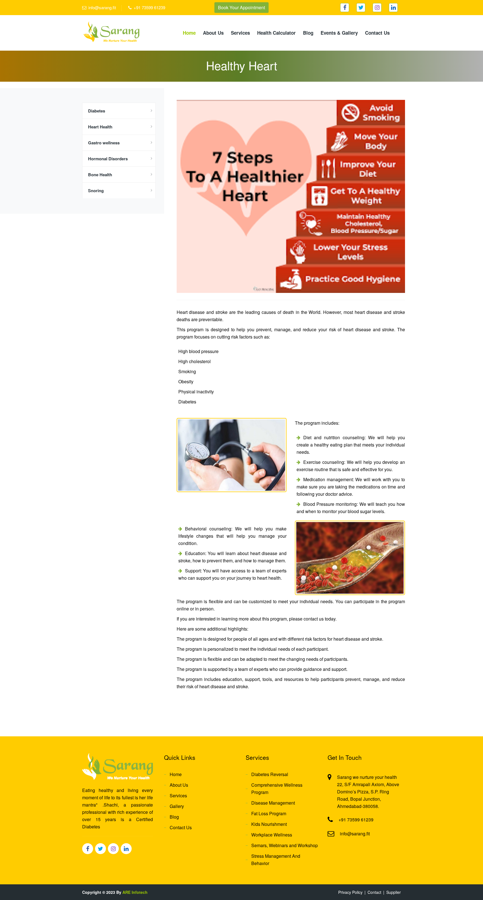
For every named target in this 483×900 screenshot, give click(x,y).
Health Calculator (276, 32)
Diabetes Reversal (269, 774)
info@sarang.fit (102, 7)
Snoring (96, 190)
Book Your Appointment (241, 7)
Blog (308, 32)
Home (189, 32)
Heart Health (100, 127)
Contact (374, 892)
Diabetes (96, 111)
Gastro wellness (104, 143)
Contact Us (377, 32)
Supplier (393, 892)
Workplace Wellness (271, 834)
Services (240, 32)
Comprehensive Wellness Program (276, 788)
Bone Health (100, 174)
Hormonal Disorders (108, 159)
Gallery (177, 806)
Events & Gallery (339, 32)
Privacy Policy (350, 892)
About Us (213, 32)
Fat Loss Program (268, 813)
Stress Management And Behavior (275, 859)
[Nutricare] (111, 31)
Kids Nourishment (269, 824)
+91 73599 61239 (149, 7)
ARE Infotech (135, 892)
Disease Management (273, 803)
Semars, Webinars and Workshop (284, 845)
